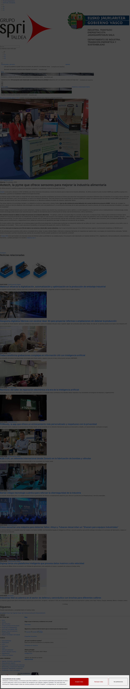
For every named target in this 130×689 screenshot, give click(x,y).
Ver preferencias (118, 681)
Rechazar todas (98, 681)
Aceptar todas (79, 681)
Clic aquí (56, 682)
